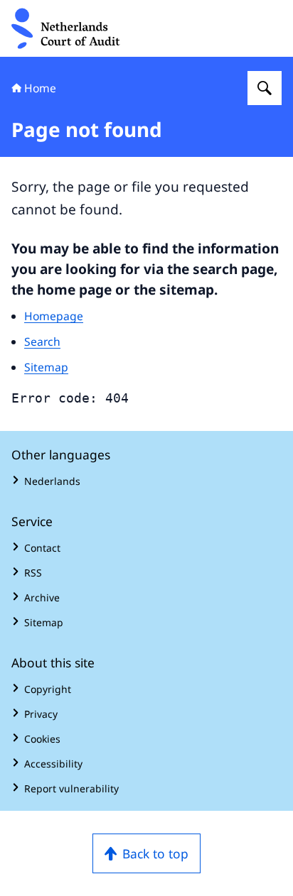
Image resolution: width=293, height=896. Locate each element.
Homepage (53, 316)
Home (40, 88)
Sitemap (46, 367)
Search (42, 341)
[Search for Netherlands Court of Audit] (264, 88)
